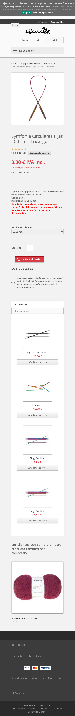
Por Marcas (49, 63)
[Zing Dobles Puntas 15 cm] (37, 440)
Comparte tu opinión (39, 153)
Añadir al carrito (37, 362)
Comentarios (22, 310)
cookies (28, 3)
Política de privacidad (43, 12)
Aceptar (26, 12)
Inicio (14, 63)
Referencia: (17, 172)
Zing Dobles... (38, 458)
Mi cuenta (42, 22)
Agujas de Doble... (37, 352)
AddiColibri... (38, 405)
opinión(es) (18, 152)
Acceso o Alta (57, 22)
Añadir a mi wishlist (22, 269)
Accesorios (21, 304)
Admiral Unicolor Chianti (25, 618)
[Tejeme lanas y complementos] (37, 30)
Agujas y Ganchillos (30, 63)
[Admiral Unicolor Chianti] (37, 612)
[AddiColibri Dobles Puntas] (37, 387)
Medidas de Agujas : (22, 227)
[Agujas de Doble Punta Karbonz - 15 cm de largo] (37, 334)
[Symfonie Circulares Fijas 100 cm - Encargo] (37, 121)
